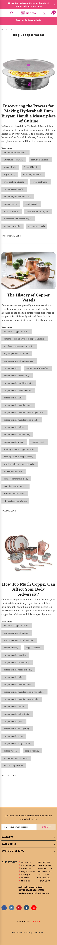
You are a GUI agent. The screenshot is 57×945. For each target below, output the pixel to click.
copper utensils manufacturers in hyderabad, (24, 412)
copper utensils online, (14, 427)
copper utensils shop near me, (18, 743)
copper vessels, (32, 751)
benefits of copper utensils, (16, 331)
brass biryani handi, (32, 174)
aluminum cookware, (14, 160)
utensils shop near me (13, 765)
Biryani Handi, (31, 167)
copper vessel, (11, 204)
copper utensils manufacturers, (18, 405)
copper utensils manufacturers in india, (22, 420)
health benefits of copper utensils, (20, 464)
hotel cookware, (11, 211)
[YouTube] (34, 907)
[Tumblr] (26, 907)
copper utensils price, (14, 721)
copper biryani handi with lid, (18, 196)
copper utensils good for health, (19, 383)
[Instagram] (11, 907)
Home (4, 29)
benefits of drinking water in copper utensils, (25, 339)
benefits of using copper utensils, (19, 346)
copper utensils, (11, 368)
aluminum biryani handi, (15, 152)
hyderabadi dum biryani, (38, 211)
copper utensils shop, (14, 736)
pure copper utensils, (14, 471)
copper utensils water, (14, 442)
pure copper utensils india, (16, 479)
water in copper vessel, (15, 493)
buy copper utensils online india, (19, 361)
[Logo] (28, 13)
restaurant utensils (36, 226)
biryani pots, (10, 174)
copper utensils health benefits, (18, 390)
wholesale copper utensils (15, 501)
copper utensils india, (14, 398)
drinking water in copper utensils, (19, 449)
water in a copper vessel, (15, 486)
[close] (54, 5)
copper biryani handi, (14, 189)
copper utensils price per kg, (17, 729)
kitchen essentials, (12, 226)
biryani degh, (10, 167)
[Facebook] (4, 907)
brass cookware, (41, 182)
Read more (6, 148)
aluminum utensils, (40, 160)
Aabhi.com (34, 921)
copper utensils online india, (17, 714)
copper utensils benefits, (37, 368)
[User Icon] (44, 13)
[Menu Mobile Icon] (3, 13)
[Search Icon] (11, 13)
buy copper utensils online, (17, 353)
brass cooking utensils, (15, 182)
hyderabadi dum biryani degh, (18, 218)
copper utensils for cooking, (17, 375)
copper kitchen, (11, 647)
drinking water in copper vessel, (19, 456)
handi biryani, (32, 204)
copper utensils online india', (17, 434)
